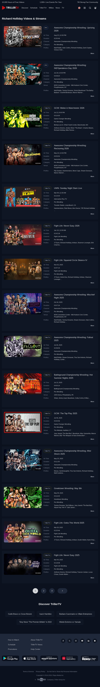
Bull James (71, 507)
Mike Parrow (70, 130)
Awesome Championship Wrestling (65, 41)
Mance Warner (78, 92)
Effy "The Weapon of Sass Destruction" (72, 435)
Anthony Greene (59, 128)
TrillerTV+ (43, 8)
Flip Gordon (58, 171)
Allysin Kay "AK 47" (60, 507)
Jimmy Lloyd (63, 398)
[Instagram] (76, 641)
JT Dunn (57, 242)
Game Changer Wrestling (62, 118)
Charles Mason (88, 128)
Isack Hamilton (45, 614)
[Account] (95, 8)
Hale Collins (66, 48)
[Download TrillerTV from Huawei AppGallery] (69, 658)
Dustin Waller (82, 540)
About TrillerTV (36, 640)
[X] (69, 641)
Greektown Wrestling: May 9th (68, 488)
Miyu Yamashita (85, 433)
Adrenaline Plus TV (60, 199)
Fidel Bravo (68, 208)
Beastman (71, 398)
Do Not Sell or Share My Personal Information (62, 671)
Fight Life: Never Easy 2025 (66, 555)
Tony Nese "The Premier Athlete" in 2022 (35, 622)
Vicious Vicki (58, 50)
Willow (51, 8)
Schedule (33, 8)
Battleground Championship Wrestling (66, 388)
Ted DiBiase (70, 505)
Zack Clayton (87, 48)
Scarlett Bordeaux (66, 92)
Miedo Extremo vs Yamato (70, 622)
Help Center (35, 649)
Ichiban (74, 242)
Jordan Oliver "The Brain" (74, 128)
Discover (25, 8)
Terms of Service (28, 671)
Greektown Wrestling (61, 499)
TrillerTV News (36, 645)
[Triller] (95, 641)
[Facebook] (63, 641)
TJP (82, 208)
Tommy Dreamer (67, 90)
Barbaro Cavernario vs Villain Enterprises (75, 614)
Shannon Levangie (84, 242)
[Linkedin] (88, 641)
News (58, 8)
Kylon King (90, 540)
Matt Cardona (58, 473)
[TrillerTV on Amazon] (49, 658)
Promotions (12, 649)
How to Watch (13, 640)
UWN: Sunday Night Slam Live (68, 188)
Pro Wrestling (58, 44)
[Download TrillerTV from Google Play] (10, 658)
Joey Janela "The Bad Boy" (63, 433)
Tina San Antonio (79, 357)
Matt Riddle (58, 48)
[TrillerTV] (10, 8)
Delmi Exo (63, 277)
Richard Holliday (76, 48)
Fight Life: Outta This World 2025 (69, 523)
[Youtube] (82, 641)
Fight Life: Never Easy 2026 (66, 226)
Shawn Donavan (86, 171)
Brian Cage (76, 171)
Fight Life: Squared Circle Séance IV (70, 260)
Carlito (62, 359)
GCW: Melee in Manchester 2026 (69, 108)
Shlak (56, 398)
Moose (56, 471)
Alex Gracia (76, 208)
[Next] (62, 590)
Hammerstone (67, 171)
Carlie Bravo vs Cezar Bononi (20, 614)
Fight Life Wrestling (60, 236)
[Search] (90, 8)
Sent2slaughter (64, 471)
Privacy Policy (40, 671)
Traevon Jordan (82, 572)
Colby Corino (79, 398)
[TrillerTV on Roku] (89, 658)
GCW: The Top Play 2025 (65, 413)
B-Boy (87, 398)
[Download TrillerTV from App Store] (29, 658)
